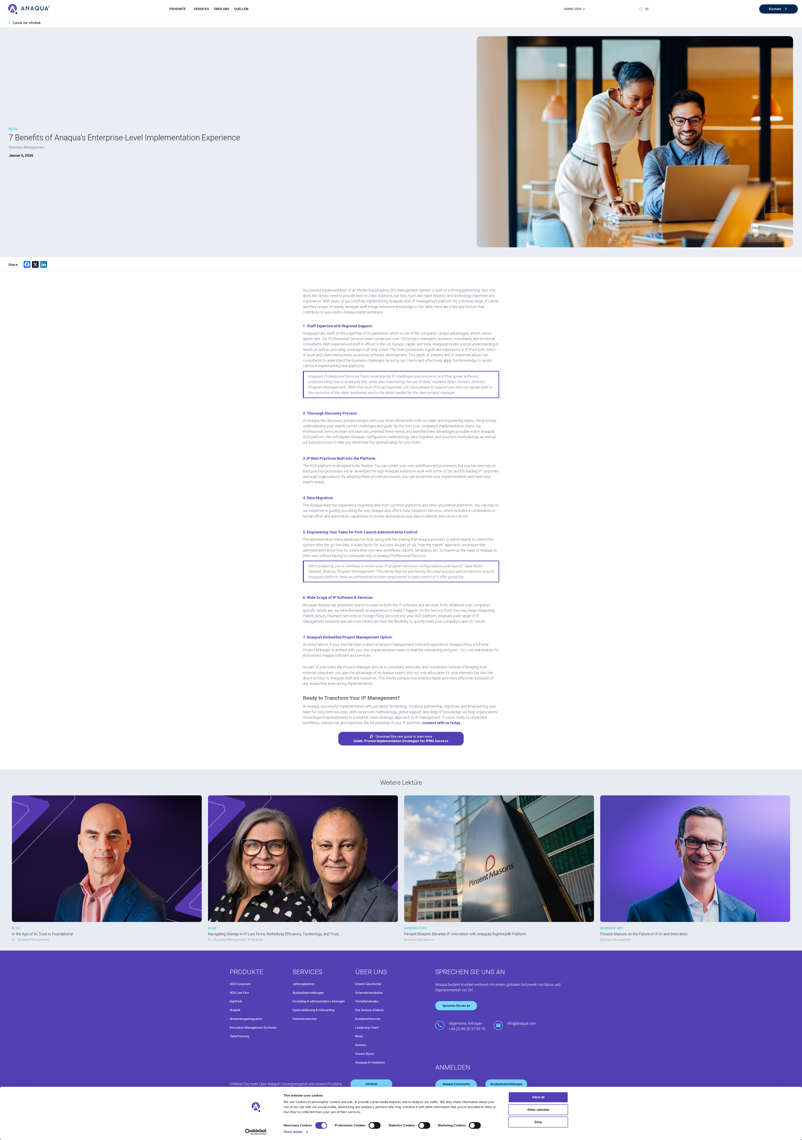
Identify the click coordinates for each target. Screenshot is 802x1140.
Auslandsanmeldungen (308, 993)
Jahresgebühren (304, 984)
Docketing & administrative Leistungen (319, 1001)
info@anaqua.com (521, 1023)
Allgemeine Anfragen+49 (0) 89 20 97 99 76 (467, 1026)
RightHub (236, 1001)
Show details (293, 1132)
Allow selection (538, 1109)
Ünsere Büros (364, 1054)
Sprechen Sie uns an (456, 1005)
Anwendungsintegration (246, 1019)
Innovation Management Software (253, 1028)
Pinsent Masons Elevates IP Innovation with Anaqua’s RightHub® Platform (465, 934)
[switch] (375, 1125)
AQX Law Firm (239, 993)
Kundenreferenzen (368, 1019)
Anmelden (572, 9)
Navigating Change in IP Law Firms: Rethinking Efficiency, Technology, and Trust (273, 934)
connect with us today (441, 723)
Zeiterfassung (239, 1036)
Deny (538, 1122)
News (359, 1036)
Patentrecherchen (305, 1019)
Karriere (360, 1045)
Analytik (235, 1010)
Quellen (241, 9)
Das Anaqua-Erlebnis (369, 1010)
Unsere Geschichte (368, 984)
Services (201, 9)
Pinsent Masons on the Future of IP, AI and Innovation (644, 934)
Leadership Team (367, 1028)
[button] (778, 9)
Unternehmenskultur (369, 993)
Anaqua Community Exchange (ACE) (456, 1086)
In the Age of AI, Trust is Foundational (42, 934)
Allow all (538, 1097)
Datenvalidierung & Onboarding (313, 1010)
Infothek (371, 1084)
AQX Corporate (240, 984)
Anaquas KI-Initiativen (370, 1062)
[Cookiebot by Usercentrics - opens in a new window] (256, 1132)
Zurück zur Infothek (27, 23)
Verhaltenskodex (366, 1001)
